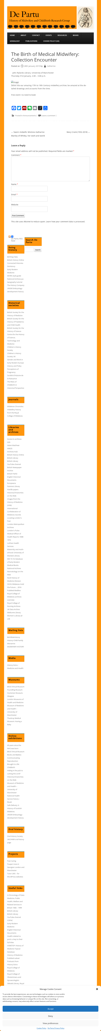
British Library (12, 458)
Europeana (11, 483)
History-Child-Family (15, 640)
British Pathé (12, 474)
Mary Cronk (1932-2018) (78, 132)
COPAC (10, 920)
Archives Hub (12, 451)
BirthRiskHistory (13, 637)
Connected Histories (15, 263)
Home (12, 35)
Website (14, 204)
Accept (51, 1008)
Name (14, 184)
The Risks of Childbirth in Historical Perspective (15, 385)
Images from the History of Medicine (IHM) (14, 502)
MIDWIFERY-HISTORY (15, 646)
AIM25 (9, 448)
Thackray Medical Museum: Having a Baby (14, 721)
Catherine (51, 66)
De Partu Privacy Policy (56, 1028)
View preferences (50, 1023)
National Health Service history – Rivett (13, 799)
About (23, 35)
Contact (36, 35)
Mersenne (11, 643)
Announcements (29, 115)
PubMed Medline (14, 590)
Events (49, 35)
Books (76, 35)
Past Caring (11, 861)
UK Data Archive (13, 609)
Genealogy (15, 41)
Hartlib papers (12, 489)
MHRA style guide (14, 276)
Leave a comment (48, 115)
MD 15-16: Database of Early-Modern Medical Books (15, 562)
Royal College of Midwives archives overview (14, 596)
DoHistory (11, 266)
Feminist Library (13, 486)
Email (14, 194)
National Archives (14, 568)
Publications (31, 41)
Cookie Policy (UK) (51, 41)
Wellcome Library (14, 612)
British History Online (15, 260)
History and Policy (14, 366)
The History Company (15, 285)
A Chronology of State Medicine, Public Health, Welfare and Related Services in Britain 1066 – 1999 (15, 901)
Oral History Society (15, 836)
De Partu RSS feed (17, 237)
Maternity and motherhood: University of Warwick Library (15, 552)
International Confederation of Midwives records (14, 511)
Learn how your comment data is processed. (65, 221)
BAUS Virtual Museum (15, 686)
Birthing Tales (12, 257)
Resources (62, 35)
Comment (16, 155)
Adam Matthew (13, 445)
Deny (50, 1016)
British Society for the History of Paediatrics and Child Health (15, 321)
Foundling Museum (14, 690)
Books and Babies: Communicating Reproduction (14, 758)
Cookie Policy (41, 1028)
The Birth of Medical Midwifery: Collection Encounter (45, 57)
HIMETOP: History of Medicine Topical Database (15, 948)
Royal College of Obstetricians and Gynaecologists (14, 977)
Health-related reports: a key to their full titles (14, 939)
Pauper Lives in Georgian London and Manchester (15, 867)
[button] (97, 989)
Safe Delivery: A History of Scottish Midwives (14, 808)
